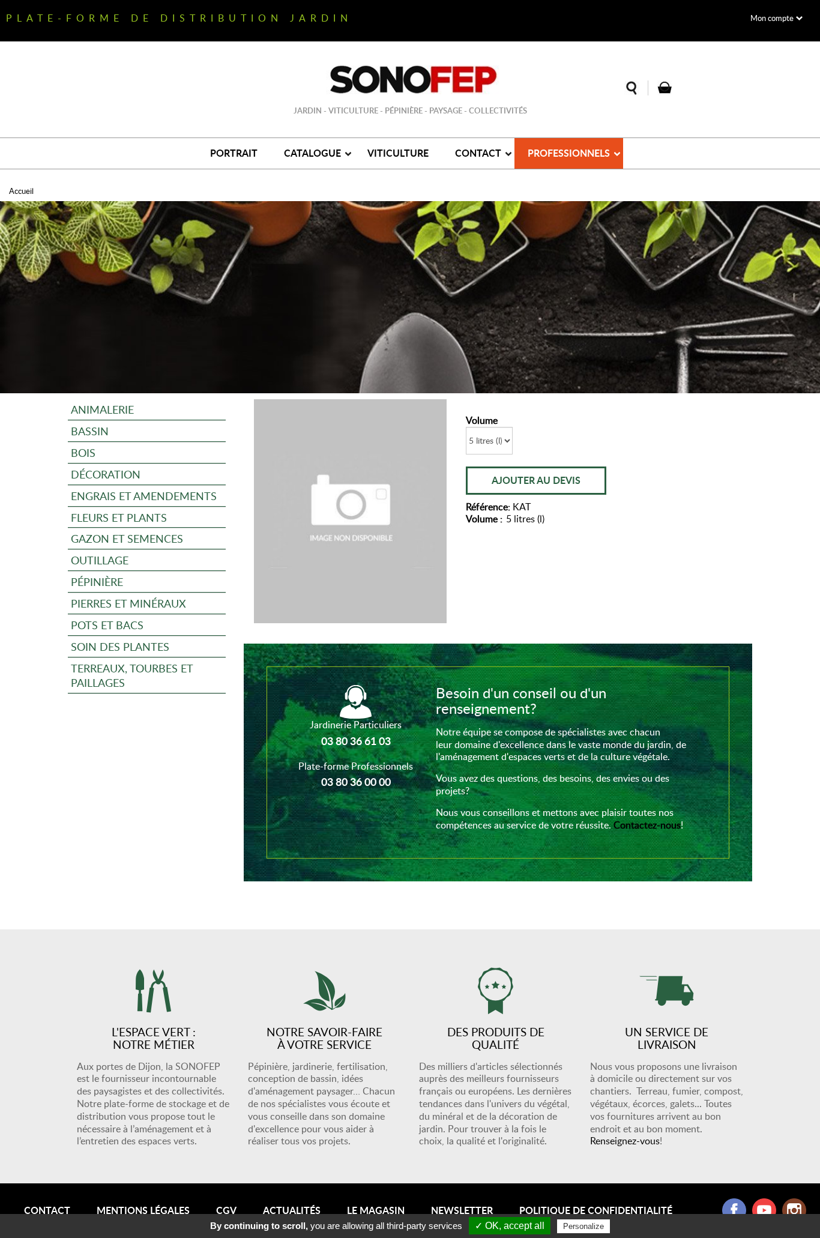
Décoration (105, 474)
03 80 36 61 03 (356, 741)
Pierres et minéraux (128, 603)
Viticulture (398, 153)
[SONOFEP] (410, 79)
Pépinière (97, 581)
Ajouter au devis (536, 480)
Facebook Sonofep (734, 1210)
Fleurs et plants (119, 517)
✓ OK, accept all (509, 1226)
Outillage (99, 559)
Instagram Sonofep (794, 1210)
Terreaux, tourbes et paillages (132, 675)
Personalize (583, 1226)
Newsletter (462, 1210)
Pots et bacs (107, 624)
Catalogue (312, 153)
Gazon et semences (127, 538)
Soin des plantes (120, 646)
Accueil (21, 191)
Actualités (292, 1210)
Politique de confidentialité (595, 1210)
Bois (83, 452)
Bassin (90, 430)
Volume (482, 420)
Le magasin (376, 1210)
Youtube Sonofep (764, 1210)
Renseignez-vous (625, 1140)
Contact (478, 153)
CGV (226, 1210)
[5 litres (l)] (350, 511)
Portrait (234, 153)
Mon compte (772, 18)
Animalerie (102, 409)
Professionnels (569, 153)
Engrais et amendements (144, 495)
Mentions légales (143, 1210)
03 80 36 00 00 (356, 782)
